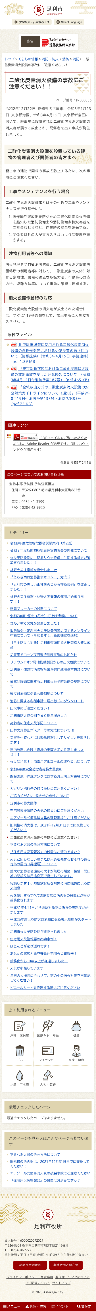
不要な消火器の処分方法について (35, 844)
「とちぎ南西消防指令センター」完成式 (40, 577)
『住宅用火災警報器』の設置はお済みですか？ (45, 852)
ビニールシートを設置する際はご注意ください (45, 987)
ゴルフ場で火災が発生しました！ (35, 623)
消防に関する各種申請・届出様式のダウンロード (47, 701)
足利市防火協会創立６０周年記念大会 (38, 715)
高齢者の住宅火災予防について (33, 723)
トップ (9, 59)
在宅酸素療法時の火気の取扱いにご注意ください (47, 810)
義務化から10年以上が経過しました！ (39, 961)
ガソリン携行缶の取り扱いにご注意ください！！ (47, 788)
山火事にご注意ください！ (30, 708)
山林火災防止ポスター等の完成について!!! (42, 730)
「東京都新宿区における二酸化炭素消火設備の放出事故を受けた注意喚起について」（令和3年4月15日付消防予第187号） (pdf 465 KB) (50, 374)
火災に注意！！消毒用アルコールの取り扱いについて (50, 761)
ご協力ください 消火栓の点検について (39, 796)
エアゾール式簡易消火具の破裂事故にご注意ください (50, 818)
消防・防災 (50, 59)
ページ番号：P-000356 (74, 100)
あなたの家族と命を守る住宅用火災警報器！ (43, 953)
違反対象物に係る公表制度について (37, 693)
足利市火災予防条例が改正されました (38, 931)
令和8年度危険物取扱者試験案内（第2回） (42, 543)
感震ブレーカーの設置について (33, 608)
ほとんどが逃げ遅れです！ (30, 946)
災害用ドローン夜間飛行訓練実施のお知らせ (43, 655)
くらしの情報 (28, 59)
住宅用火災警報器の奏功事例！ (33, 939)
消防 (65, 59)
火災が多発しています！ (28, 968)
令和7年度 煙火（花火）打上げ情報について (43, 616)
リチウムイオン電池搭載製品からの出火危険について (50, 662)
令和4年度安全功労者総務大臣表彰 (36, 769)
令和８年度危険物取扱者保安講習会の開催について (48, 550)
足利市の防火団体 (23, 803)
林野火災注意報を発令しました (33, 570)
